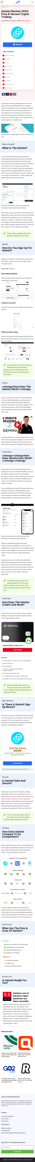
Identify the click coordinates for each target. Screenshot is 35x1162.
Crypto (7, 6)
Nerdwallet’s (28, 442)
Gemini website (11, 274)
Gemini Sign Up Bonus (17, 748)
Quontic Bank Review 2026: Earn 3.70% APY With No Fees (24, 1054)
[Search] (32, 2)
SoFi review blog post (24, 917)
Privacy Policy (5, 1118)
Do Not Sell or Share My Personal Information (13, 1133)
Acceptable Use (5, 1130)
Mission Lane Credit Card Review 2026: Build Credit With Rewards (9, 1054)
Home (2, 6)
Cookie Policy (4, 1121)
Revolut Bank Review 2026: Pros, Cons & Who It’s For (25, 1080)
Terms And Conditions (7, 1116)
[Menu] (2, 2)
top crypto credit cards (14, 687)
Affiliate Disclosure (6, 1128)
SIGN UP (18, 45)
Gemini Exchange (6, 398)
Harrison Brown (26, 20)
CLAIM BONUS (17, 763)
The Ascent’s (26, 440)
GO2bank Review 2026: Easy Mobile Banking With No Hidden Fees (9, 1080)
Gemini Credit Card (9, 613)
